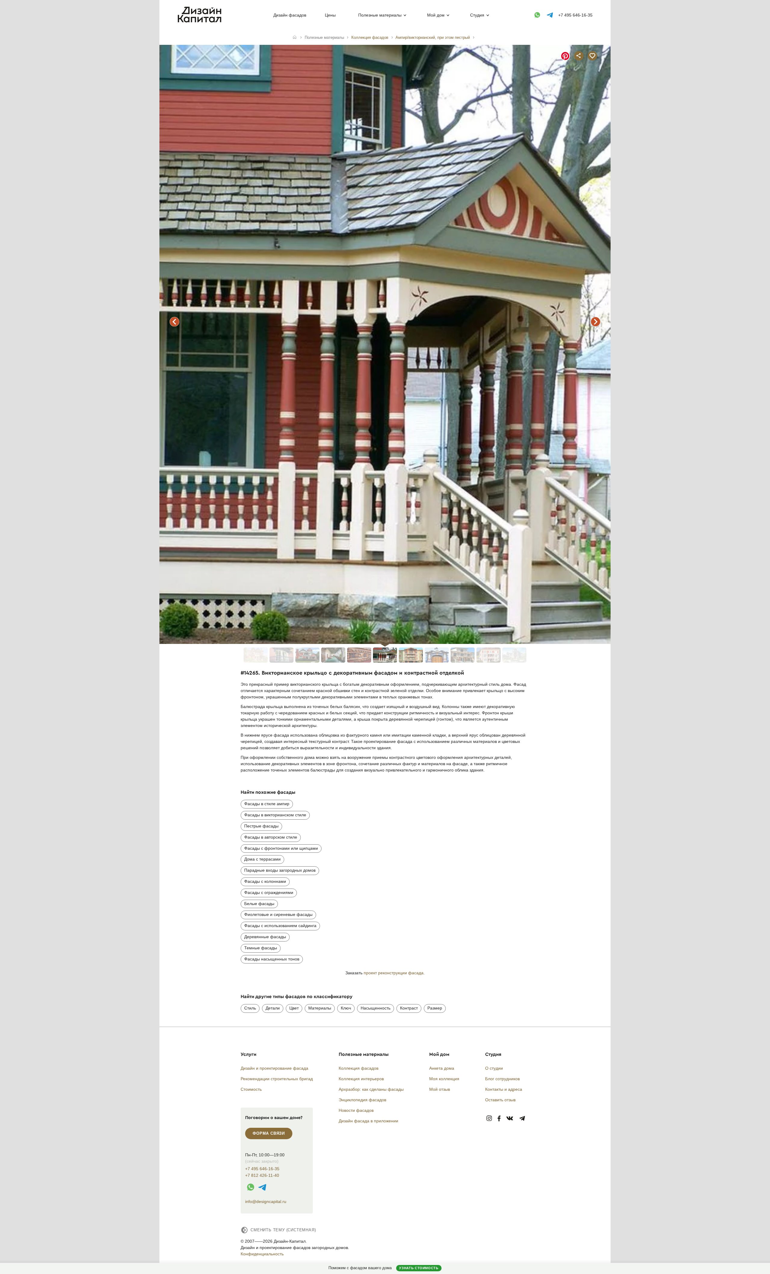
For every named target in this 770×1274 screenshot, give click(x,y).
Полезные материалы (380, 15)
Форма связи (269, 1133)
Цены (330, 15)
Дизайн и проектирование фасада (274, 1068)
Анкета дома (441, 1068)
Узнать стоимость (418, 1268)
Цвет (294, 1008)
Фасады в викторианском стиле (275, 814)
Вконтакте (510, 1119)
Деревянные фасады (265, 936)
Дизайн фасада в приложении (368, 1120)
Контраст (409, 1008)
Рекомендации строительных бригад (277, 1078)
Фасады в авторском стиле (270, 837)
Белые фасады (259, 903)
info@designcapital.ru (265, 1201)
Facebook (499, 1119)
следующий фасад (596, 322)
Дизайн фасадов (289, 15)
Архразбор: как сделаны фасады (371, 1089)
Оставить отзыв (500, 1099)
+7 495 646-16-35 (575, 15)
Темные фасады (260, 947)
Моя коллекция (444, 1078)
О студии (494, 1068)
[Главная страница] (200, 21)
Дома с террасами (262, 859)
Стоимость (251, 1089)
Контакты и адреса (503, 1089)
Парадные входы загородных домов (280, 870)
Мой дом (436, 15)
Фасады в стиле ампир (266, 803)
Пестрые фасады (261, 826)
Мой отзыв (439, 1089)
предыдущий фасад (174, 322)
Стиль (250, 1008)
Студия (477, 15)
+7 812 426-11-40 (262, 1175)
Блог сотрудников (502, 1078)
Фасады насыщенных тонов (271, 959)
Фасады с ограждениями (268, 892)
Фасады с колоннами (265, 881)
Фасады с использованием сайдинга (280, 925)
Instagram (489, 1119)
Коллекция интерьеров (361, 1078)
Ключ (346, 1008)
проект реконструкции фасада (394, 972)
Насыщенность (375, 1008)
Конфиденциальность (262, 1253)
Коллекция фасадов (358, 1068)
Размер (434, 1008)
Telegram (522, 1119)
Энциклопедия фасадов (362, 1099)
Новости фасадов (356, 1110)
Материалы (319, 1008)
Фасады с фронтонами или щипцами (281, 848)
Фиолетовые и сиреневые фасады (278, 914)
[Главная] (294, 38)
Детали (273, 1008)
